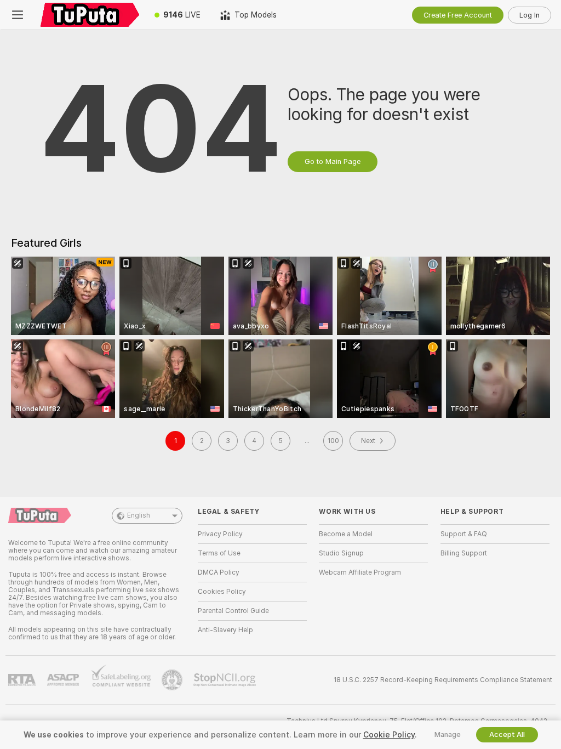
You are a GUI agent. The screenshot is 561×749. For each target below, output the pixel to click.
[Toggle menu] (17, 15)
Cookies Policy (222, 591)
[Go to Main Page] (90, 15)
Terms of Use (219, 553)
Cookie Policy (389, 734)
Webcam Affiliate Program (360, 572)
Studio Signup (341, 553)
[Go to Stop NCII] (225, 679)
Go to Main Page (332, 161)
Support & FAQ (463, 534)
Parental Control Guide (233, 611)
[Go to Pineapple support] (173, 679)
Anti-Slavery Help (225, 630)
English (138, 515)
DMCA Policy (218, 572)
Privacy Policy (220, 534)
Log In (529, 15)
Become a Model (346, 534)
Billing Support (463, 553)
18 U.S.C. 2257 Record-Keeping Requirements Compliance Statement (443, 680)
